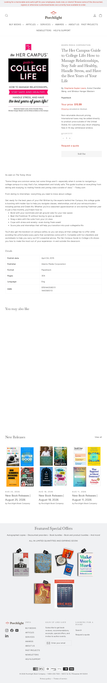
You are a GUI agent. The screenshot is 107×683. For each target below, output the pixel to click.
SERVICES (45, 24)
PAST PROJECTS (89, 24)
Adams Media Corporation (76, 45)
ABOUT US (74, 24)
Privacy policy (45, 679)
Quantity (67, 134)
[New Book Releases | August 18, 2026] (53, 467)
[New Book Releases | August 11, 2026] (87, 467)
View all (98, 437)
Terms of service (60, 679)
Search (79, 630)
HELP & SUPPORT (61, 30)
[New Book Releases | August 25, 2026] (20, 467)
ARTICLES (31, 24)
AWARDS (60, 24)
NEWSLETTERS (43, 30)
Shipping (64, 109)
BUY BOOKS (15, 24)
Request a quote (70, 145)
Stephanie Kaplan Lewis (75, 88)
